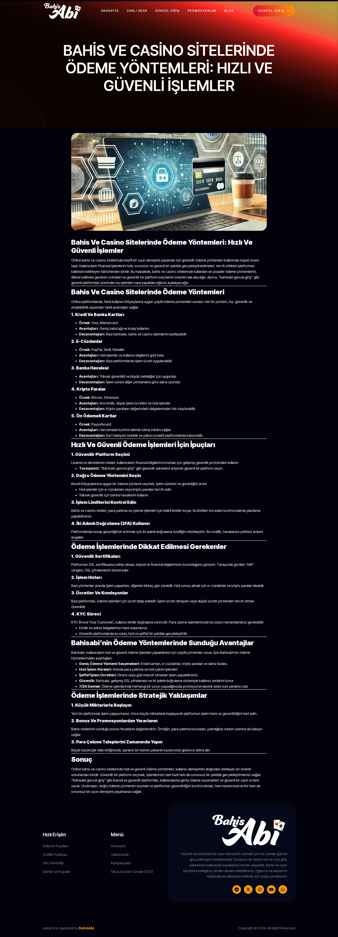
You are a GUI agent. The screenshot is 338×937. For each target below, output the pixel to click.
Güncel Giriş (167, 10)
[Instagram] (259, 889)
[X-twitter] (248, 889)
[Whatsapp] (283, 889)
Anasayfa (110, 10)
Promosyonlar (202, 10)
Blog (229, 10)
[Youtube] (271, 889)
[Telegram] (236, 889)
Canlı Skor (137, 10)
